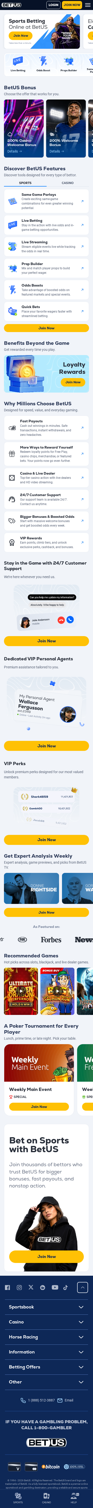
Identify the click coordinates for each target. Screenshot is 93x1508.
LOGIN (53, 5)
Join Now (20, 36)
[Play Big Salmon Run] (57, 991)
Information (22, 1352)
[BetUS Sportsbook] (11, 5)
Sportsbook (21, 1307)
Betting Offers (24, 1367)
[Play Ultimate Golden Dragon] (21, 991)
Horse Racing (23, 1337)
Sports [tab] (25, 183)
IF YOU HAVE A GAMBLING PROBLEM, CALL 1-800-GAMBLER (46, 1424)
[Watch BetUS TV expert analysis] (31, 888)
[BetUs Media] (8, 1287)
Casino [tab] (68, 183)
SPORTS (18, 1502)
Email (69, 1400)
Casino (16, 1322)
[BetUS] (46, 1442)
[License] (74, 1466)
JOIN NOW (72, 5)
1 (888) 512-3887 (50, 1400)
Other (15, 1382)
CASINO (46, 1502)
